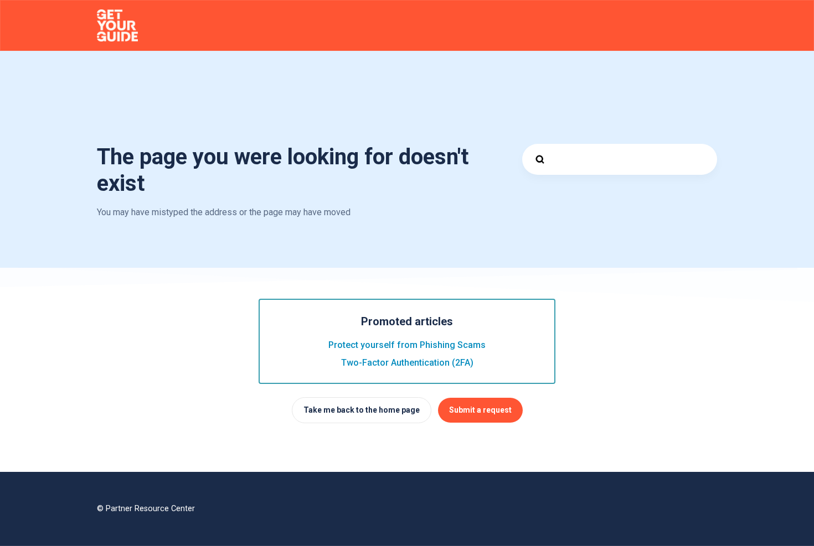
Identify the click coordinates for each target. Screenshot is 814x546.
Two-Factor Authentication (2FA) (407, 362)
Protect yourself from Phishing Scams (407, 345)
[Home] (117, 25)
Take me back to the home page (361, 409)
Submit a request (480, 409)
